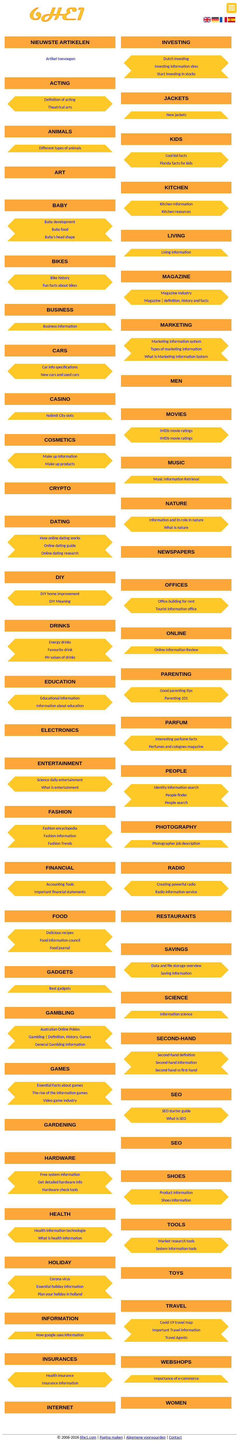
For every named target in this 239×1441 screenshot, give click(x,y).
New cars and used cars (60, 375)
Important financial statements (59, 892)
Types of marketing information (176, 349)
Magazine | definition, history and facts (176, 301)
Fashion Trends (60, 844)
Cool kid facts (176, 156)
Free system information (60, 1175)
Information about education (60, 706)
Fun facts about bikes (60, 286)
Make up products (60, 464)
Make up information (60, 456)
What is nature (176, 528)
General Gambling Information (60, 1045)
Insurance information (60, 1383)
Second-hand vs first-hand (176, 1070)
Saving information (176, 973)
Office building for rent (176, 601)
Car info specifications (60, 367)
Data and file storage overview (176, 966)
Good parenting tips (176, 691)
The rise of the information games (59, 1093)
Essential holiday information (59, 1287)
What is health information (60, 1238)
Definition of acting (59, 100)
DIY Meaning (60, 601)
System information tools (176, 1249)
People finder (176, 795)
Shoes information (176, 1200)
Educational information (60, 698)
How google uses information (60, 1335)
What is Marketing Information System (176, 357)
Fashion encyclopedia (60, 828)
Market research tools (176, 1241)
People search (176, 803)
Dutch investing (176, 59)
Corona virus (60, 1279)
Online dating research (59, 553)
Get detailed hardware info (60, 1182)
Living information (176, 252)
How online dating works (60, 538)
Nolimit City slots (59, 416)
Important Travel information (176, 1330)
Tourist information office (176, 609)
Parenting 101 (176, 698)
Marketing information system (176, 342)
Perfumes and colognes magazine (176, 747)
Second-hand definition (176, 1055)
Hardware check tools (60, 1190)
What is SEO (176, 1119)
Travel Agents (176, 1338)
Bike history (59, 278)
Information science (176, 1014)
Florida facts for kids (176, 163)
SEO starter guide (176, 1111)
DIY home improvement (60, 594)
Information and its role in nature (176, 520)
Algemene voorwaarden (146, 1437)
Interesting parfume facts (176, 739)
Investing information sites (176, 66)
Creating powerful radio (176, 884)
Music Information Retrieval (176, 479)
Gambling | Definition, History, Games (60, 1037)
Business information (60, 326)
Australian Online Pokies (60, 1029)
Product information (176, 1193)
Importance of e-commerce (176, 1379)
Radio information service (176, 892)
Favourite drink (60, 650)
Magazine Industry (176, 293)
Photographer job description (176, 844)
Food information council (60, 940)
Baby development (60, 222)
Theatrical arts (60, 107)
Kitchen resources (176, 212)
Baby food (60, 230)
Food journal (60, 948)
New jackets (176, 115)
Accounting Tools (60, 884)
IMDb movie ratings (176, 431)
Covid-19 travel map (176, 1323)
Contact (175, 1437)
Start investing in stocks (176, 74)
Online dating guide (60, 546)
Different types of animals (60, 148)
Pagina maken (111, 1437)
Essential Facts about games (60, 1085)
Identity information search (176, 788)
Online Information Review (176, 650)
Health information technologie (60, 1231)
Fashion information (60, 836)
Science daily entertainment (60, 780)
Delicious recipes (59, 933)
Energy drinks (60, 642)
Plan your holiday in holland (60, 1294)
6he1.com (88, 1437)
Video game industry (60, 1101)
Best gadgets (60, 989)
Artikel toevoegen (60, 59)
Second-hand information (176, 1063)
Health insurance (60, 1376)
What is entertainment (60, 788)
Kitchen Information (176, 204)
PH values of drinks (60, 657)
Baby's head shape (60, 237)
